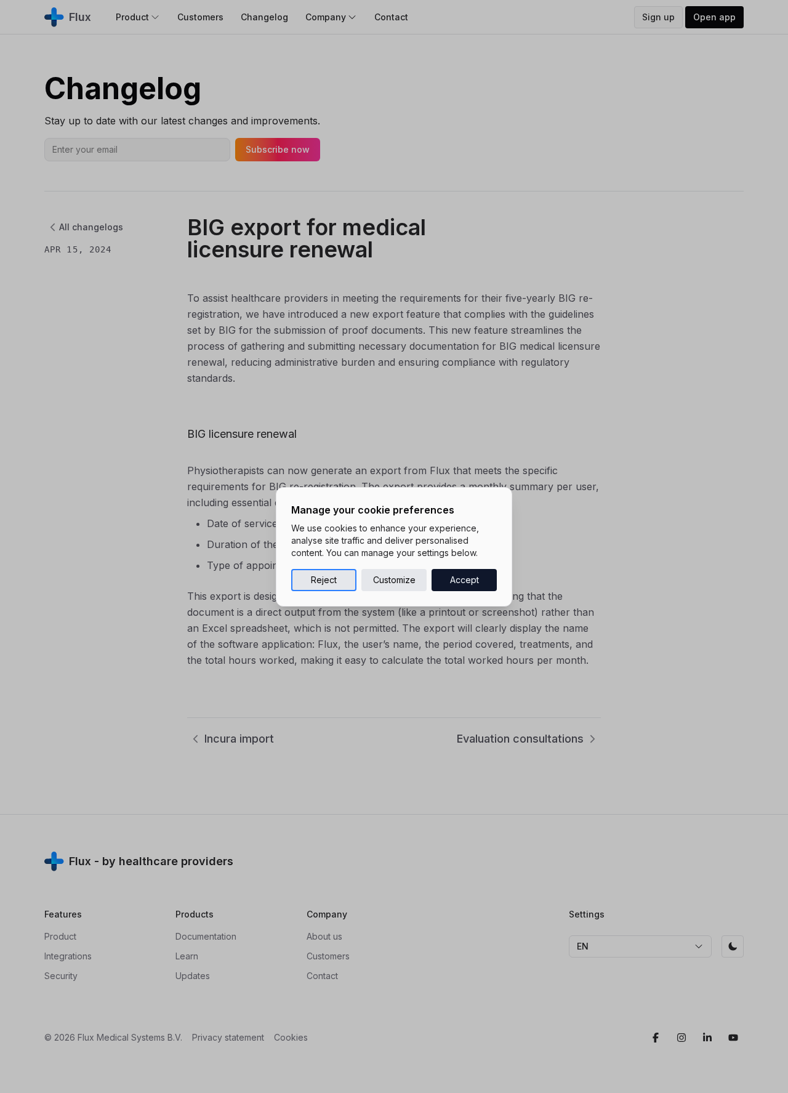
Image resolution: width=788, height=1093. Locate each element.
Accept (464, 580)
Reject (324, 580)
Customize (394, 580)
